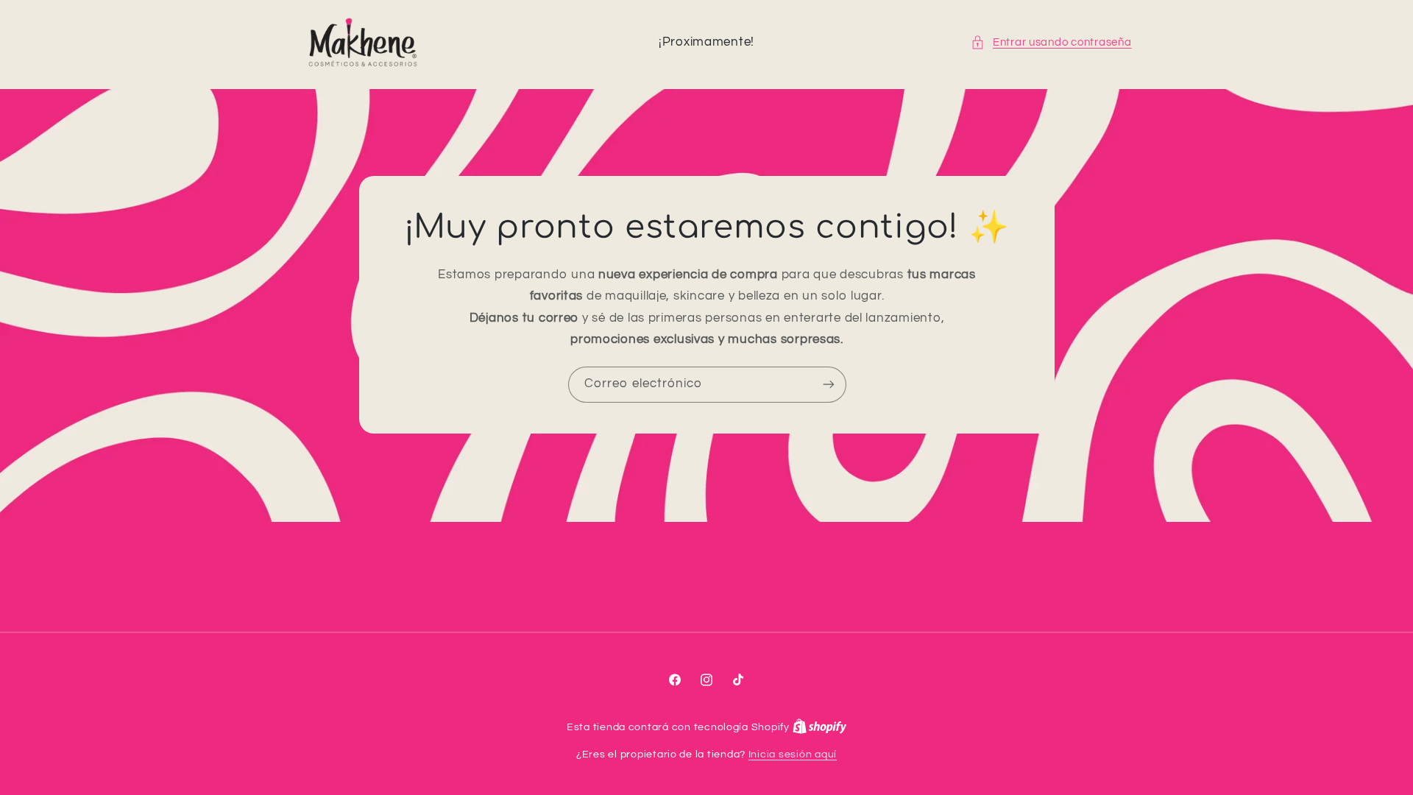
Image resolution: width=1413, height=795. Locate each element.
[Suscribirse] (828, 385)
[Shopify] (820, 727)
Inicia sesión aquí (792, 754)
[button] (1051, 42)
